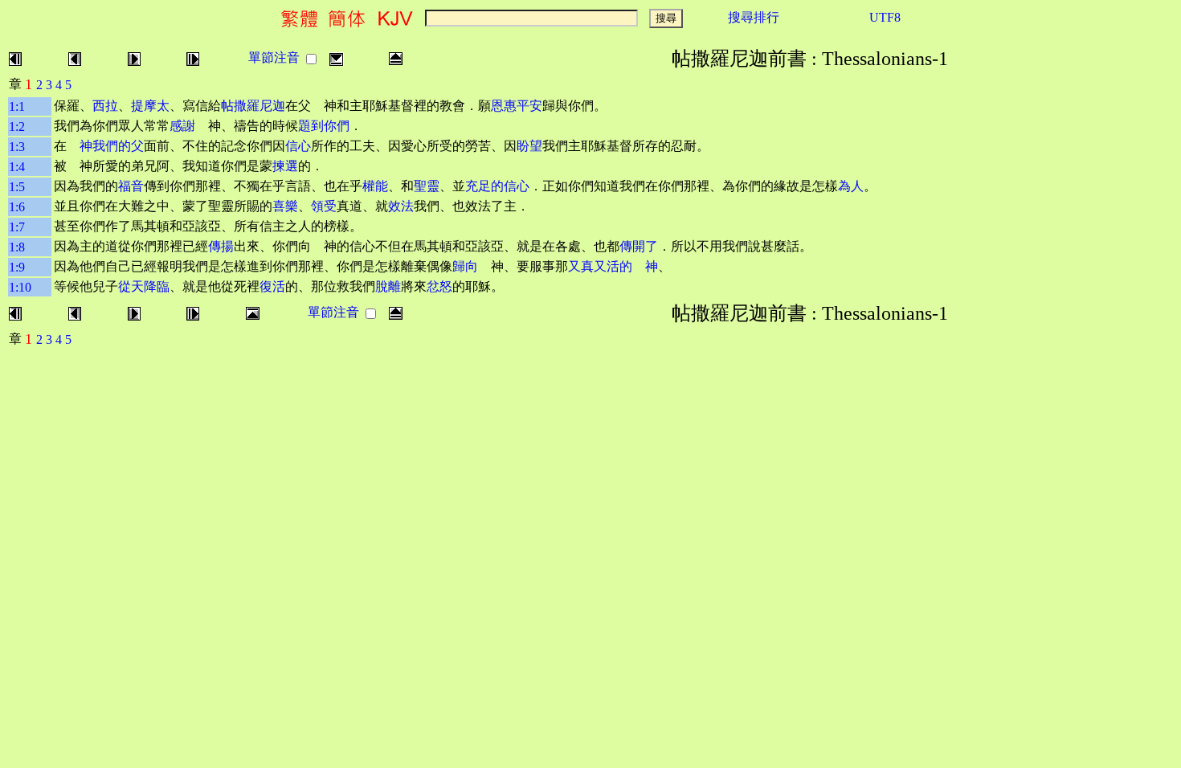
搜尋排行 (753, 17)
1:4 (17, 167)
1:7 (17, 227)
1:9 (17, 267)
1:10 (20, 287)
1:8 (17, 247)
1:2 (17, 126)
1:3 (17, 146)
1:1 (17, 106)
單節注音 (274, 57)
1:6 (17, 207)
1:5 (17, 187)
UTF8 (885, 17)
